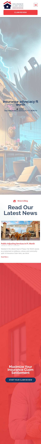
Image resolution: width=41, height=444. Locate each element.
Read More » (5, 257)
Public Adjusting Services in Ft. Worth (18, 244)
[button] (36, 5)
